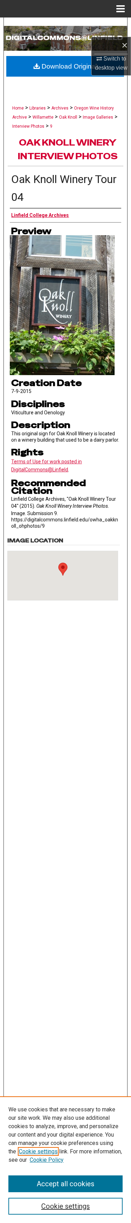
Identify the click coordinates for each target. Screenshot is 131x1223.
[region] (65, 1159)
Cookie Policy (47, 1160)
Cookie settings (38, 1151)
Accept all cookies (65, 1184)
